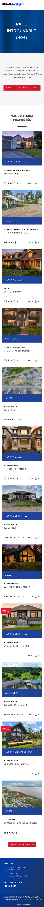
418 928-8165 (13, 874)
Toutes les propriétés (22, 844)
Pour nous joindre (28, 88)
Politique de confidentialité (12, 899)
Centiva (26, 904)
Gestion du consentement (22, 901)
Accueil (10, 88)
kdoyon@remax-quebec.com (22, 876)
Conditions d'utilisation (32, 899)
